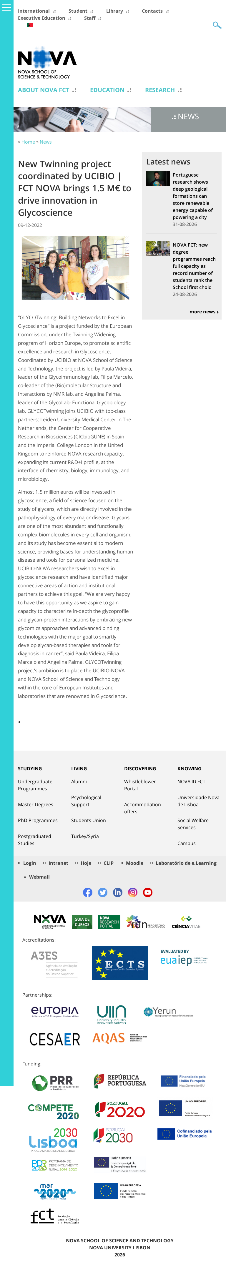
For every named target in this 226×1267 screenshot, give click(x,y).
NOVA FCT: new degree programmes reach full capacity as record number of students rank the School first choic (194, 266)
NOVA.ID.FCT (191, 781)
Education (107, 90)
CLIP (109, 863)
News (46, 142)
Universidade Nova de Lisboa (198, 801)
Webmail (39, 877)
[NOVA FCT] (47, 62)
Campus (186, 843)
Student (78, 11)
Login (29, 863)
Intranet (58, 863)
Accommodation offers (142, 808)
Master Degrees (35, 804)
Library (114, 11)
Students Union (88, 820)
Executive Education (41, 18)
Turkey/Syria (85, 836)
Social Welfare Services (193, 824)
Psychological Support (86, 801)
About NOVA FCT (43, 90)
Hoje (86, 863)
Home (28, 142)
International (34, 11)
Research (160, 90)
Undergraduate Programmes (35, 785)
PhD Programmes (38, 820)
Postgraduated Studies (34, 840)
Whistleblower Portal (140, 785)
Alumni (79, 781)
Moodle (134, 863)
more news (202, 311)
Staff (89, 18)
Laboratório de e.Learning (186, 863)
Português (30, 25)
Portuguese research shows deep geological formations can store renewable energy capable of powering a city (193, 196)
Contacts (152, 11)
